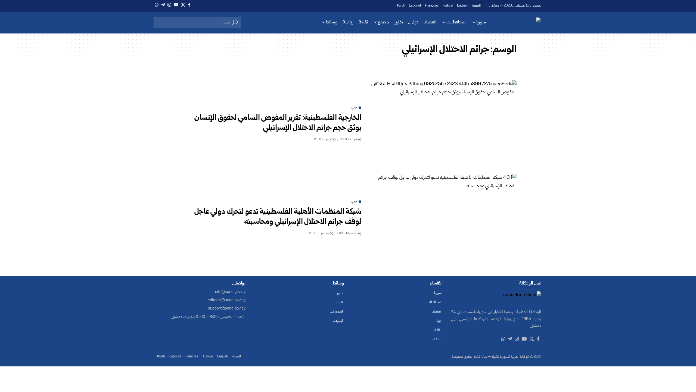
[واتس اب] (157, 4)
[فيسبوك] (189, 4)
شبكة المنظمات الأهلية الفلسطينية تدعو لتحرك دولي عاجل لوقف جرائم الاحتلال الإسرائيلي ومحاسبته (277, 217)
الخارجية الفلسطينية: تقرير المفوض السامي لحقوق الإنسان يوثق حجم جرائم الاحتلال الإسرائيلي (277, 123)
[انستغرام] (169, 4)
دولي (354, 107)
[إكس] (183, 4)
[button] (197, 22)
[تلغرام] (163, 4)
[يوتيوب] (176, 4)
